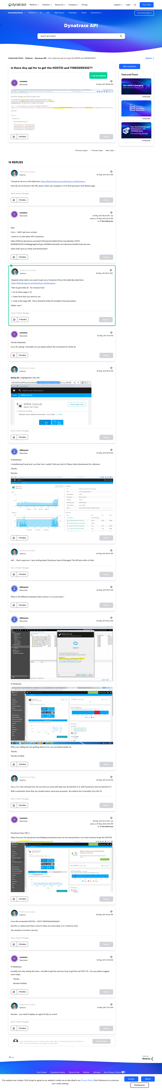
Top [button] (12, 1057)
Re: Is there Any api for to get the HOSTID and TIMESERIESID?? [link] (72, 58)
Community (95, 13)
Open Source (59, 13)
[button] (131, 1079)
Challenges (73, 13)
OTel (48, 13)
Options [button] (149, 58)
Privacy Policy (87, 1080)
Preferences (139, 1085)
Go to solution (99, 76)
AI (41, 13)
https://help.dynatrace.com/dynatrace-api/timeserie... (63, 181)
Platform (31, 13)
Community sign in (144, 13)
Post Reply (101, 1041)
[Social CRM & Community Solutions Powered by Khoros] (147, 1058)
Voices (83, 13)
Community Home (15, 13)
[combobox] (81, 36)
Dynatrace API (40, 58)
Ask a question (129, 66)
